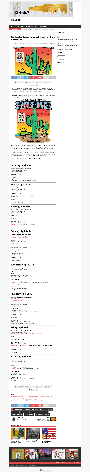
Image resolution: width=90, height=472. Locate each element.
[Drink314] (41, 16)
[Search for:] (72, 29)
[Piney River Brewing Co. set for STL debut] (33, 433)
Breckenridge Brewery (16, 212)
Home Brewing (36, 43)
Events (31, 43)
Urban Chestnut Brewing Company (35, 333)
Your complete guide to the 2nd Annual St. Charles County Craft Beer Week (17, 398)
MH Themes (34, 465)
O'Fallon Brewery (43, 412)
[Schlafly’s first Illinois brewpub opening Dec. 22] (45, 454)
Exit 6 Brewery (15, 412)
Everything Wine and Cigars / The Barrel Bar (42, 409)
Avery (12, 306)
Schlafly (13, 190)
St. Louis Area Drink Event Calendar (64, 49)
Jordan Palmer (22, 43)
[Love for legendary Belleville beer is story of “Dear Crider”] (18, 454)
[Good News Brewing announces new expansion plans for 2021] (72, 454)
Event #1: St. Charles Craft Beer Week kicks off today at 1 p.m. (47, 398)
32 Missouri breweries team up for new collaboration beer (17, 441)
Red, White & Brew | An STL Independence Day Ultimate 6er (48, 441)
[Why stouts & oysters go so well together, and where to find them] (31, 454)
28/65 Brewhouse (18, 409)
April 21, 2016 (15, 43)
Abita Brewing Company (16, 300)
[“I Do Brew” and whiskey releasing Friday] (58, 454)
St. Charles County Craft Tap (18, 147)
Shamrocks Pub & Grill (17, 414)
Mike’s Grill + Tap (25, 412)
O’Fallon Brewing (26, 345)
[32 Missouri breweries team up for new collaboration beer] (18, 433)
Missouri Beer (34, 412)
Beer (28, 43)
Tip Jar (12, 26)
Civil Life (24, 333)
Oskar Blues (13, 282)
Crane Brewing (14, 224)
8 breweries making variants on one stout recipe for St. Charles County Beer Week (32, 398)
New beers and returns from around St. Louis (67, 39)
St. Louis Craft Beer (49, 43)
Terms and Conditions (31, 26)
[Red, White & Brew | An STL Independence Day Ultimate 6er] (49, 433)
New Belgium (21, 282)
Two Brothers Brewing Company (18, 237)
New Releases (42, 43)
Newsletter (20, 26)
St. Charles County (29, 414)
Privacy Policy (43, 26)
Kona (12, 380)
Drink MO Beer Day (15, 333)
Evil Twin (13, 339)
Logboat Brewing (15, 249)
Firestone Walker (15, 363)
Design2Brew (27, 409)
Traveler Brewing (15, 276)
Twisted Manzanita (15, 368)
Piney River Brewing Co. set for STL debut (32, 440)
